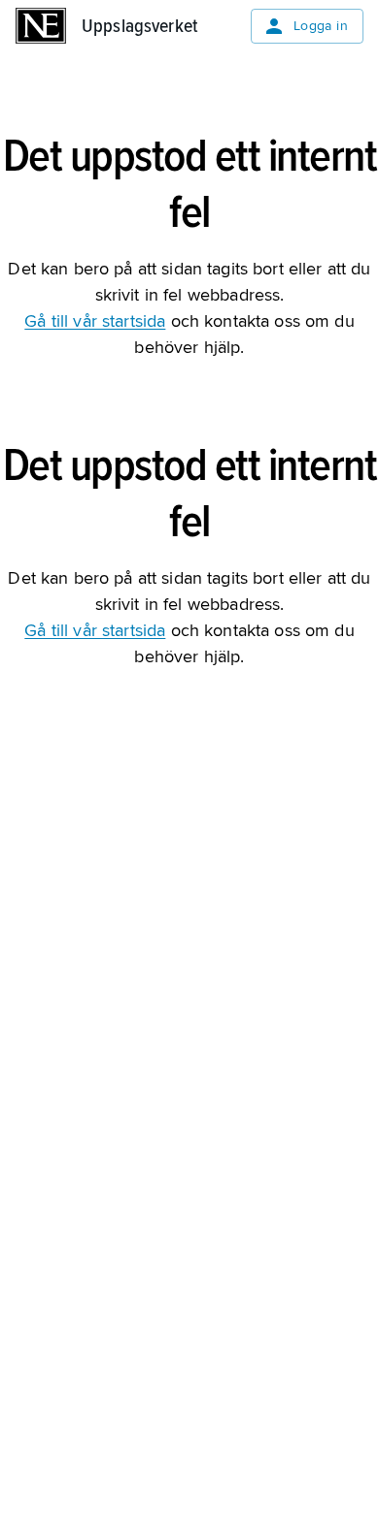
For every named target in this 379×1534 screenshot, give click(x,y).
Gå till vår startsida (94, 321)
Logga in (320, 25)
